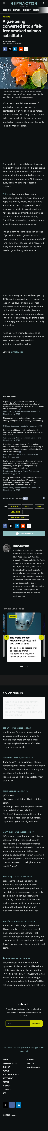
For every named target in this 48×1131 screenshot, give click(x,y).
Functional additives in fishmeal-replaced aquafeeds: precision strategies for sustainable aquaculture (23, 432)
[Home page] (24, 4)
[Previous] (6, 637)
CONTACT (7, 1089)
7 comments (27, 533)
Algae (28, 506)
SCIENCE (7, 10)
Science (6, 17)
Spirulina (7, 194)
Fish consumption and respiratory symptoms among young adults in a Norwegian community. (23, 419)
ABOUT (6, 1071)
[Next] (41, 637)
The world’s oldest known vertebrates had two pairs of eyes (23, 640)
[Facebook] (5, 49)
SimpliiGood (17, 351)
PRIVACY (7, 1086)
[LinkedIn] (15, 49)
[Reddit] (21, 49)
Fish (39, 506)
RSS (4, 1093)
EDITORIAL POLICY (11, 1074)
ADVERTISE (8, 1078)
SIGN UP (27, 10)
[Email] (26, 49)
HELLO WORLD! (10, 1063)
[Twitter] (10, 49)
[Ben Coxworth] (7, 548)
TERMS (6, 1082)
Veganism (15, 512)
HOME (36, 10)
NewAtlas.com (33, 1067)
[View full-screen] (45, 59)
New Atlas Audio (18, 517)
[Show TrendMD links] (44, 498)
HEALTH (17, 10)
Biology (13, 616)
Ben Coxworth (21, 545)
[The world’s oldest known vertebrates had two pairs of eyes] (24, 624)
